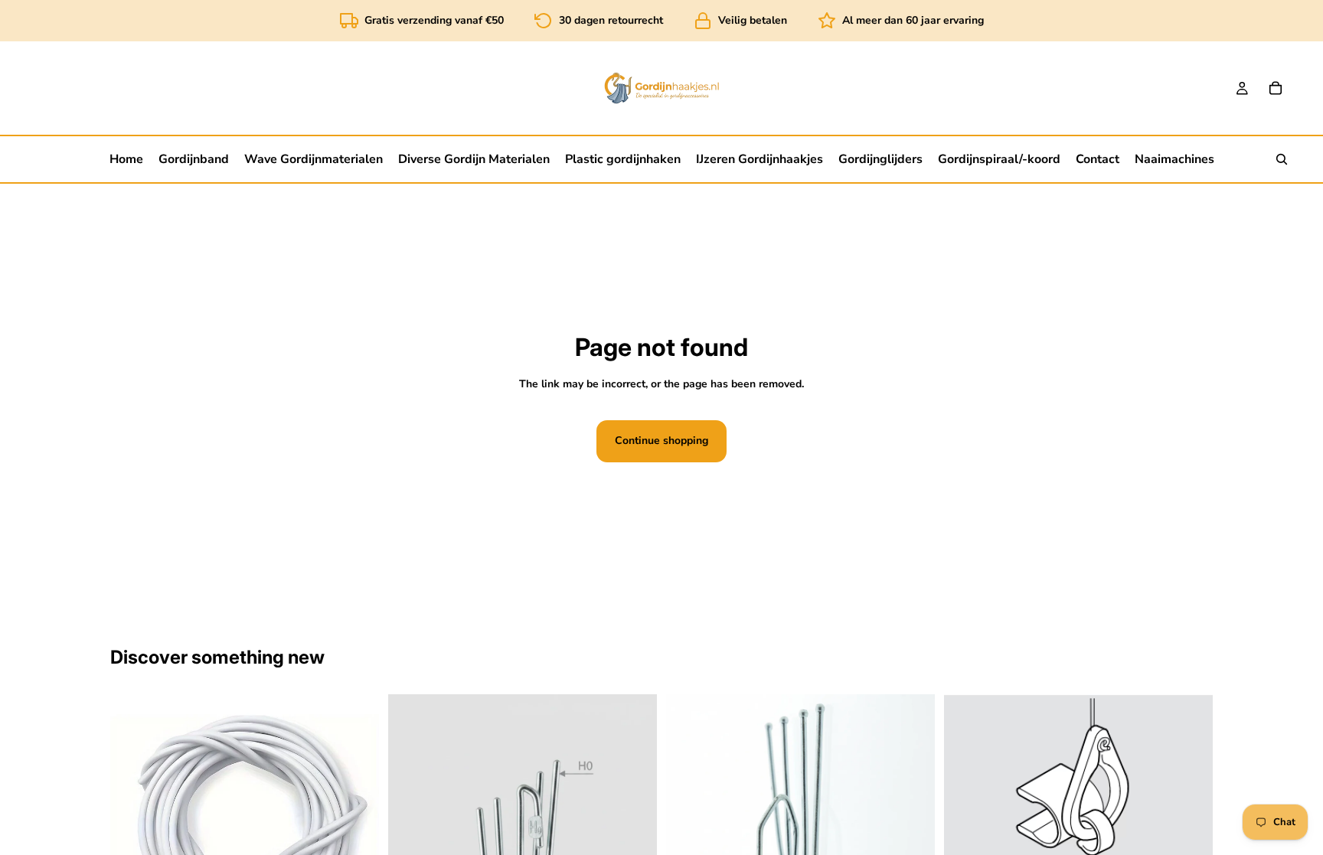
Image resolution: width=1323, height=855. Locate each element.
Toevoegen (1202, 841)
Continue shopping (661, 440)
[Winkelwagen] (1275, 88)
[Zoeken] (1281, 159)
